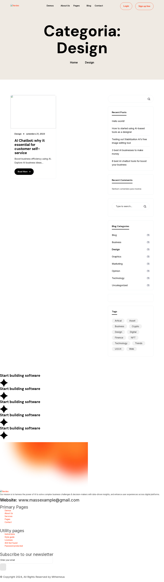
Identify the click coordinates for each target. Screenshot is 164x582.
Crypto (135, 326)
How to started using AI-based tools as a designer (128, 130)
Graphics (116, 256)
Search (146, 206)
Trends (138, 343)
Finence (119, 337)
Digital (133, 332)
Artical (118, 320)
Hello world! (118, 121)
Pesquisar (148, 99)
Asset (132, 320)
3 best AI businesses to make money (127, 152)
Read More (23, 171)
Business (116, 242)
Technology (118, 278)
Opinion (116, 271)
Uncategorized (120, 285)
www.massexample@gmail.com (39, 500)
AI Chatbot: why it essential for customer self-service (29, 147)
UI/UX (118, 349)
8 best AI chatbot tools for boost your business (129, 163)
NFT (133, 337)
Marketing (117, 263)
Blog (114, 235)
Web (131, 349)
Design (116, 249)
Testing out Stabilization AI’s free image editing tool (129, 141)
